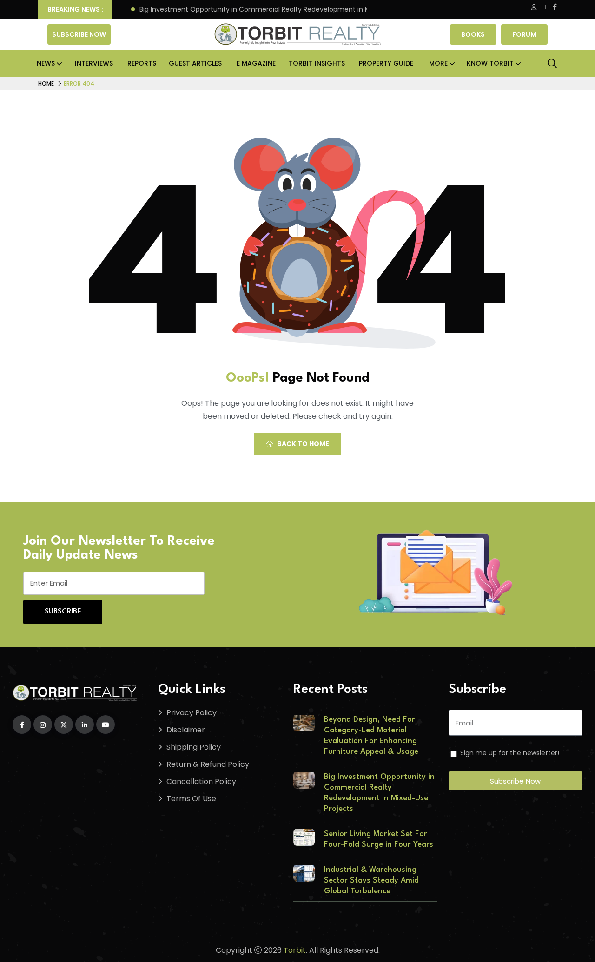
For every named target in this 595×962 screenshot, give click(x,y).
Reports (141, 63)
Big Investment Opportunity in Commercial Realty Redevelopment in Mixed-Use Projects (280, 9)
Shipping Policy (193, 747)
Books (473, 34)
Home (46, 83)
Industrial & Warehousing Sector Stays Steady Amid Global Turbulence (371, 880)
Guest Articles (195, 63)
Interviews (94, 63)
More (438, 63)
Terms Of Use (191, 799)
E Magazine (256, 63)
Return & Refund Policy (207, 764)
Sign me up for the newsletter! (509, 753)
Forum (524, 34)
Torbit (295, 950)
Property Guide (386, 63)
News (46, 63)
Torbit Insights (317, 63)
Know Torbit (490, 63)
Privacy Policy (191, 713)
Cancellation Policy (201, 781)
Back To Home (303, 443)
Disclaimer (185, 730)
